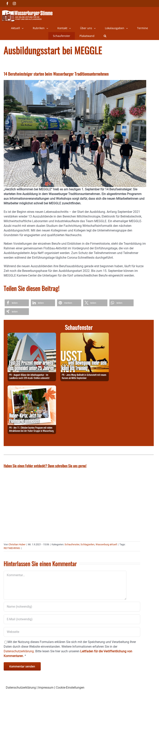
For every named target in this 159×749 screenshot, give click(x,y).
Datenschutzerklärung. (19, 651)
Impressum (46, 687)
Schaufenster (72, 544)
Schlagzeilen (87, 544)
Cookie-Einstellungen (70, 687)
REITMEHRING (12, 548)
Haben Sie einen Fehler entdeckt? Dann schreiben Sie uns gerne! (45, 465)
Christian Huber (17, 544)
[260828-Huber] (32, 388)
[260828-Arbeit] (32, 335)
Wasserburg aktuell (106, 544)
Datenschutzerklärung (21, 687)
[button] (105, 36)
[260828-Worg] (84, 335)
